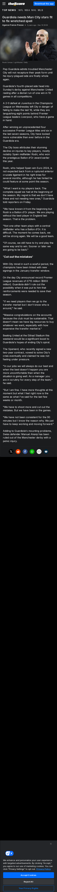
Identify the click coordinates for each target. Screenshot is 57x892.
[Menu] (4, 3)
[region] (28, 866)
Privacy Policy (43, 869)
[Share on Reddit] (18, 451)
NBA (27, 10)
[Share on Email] (39, 451)
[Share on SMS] (46, 451)
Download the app (44, 3)
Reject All (28, 881)
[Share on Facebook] (25, 451)
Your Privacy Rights (28, 888)
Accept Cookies (28, 875)
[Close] (51, 844)
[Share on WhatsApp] (32, 451)
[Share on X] (11, 451)
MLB (40, 10)
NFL (21, 10)
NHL (34, 10)
